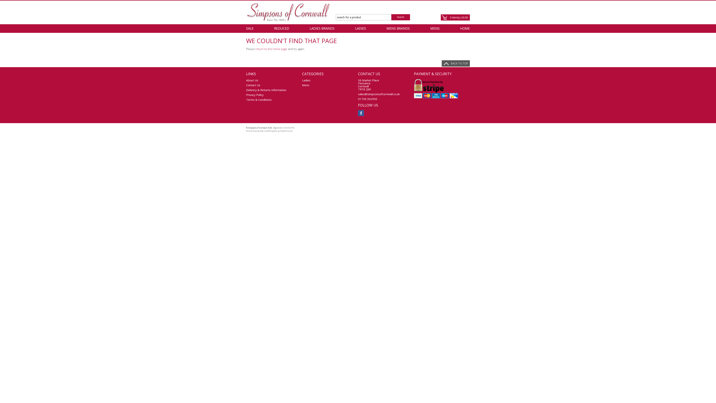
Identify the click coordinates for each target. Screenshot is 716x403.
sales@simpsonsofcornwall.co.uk (379, 94)
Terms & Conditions (259, 99)
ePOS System (271, 131)
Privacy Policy (255, 95)
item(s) (459, 17)
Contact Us (253, 85)
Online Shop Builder (255, 131)
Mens (435, 28)
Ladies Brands (322, 28)
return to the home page (271, 49)
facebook (361, 113)
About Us (252, 80)
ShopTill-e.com (286, 131)
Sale (250, 28)
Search (400, 17)
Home (465, 28)
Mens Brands (398, 28)
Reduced (281, 28)
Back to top (459, 63)
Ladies (360, 28)
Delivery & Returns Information (266, 90)
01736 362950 (367, 99)
